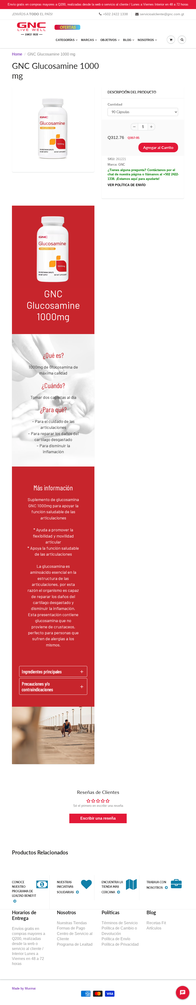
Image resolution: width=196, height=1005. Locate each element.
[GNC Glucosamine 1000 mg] (53, 128)
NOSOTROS (146, 40)
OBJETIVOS (108, 40)
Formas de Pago (71, 928)
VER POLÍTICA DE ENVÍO (127, 185)
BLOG (127, 40)
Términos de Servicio (120, 923)
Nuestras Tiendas (72, 923)
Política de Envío (116, 939)
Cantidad (115, 104)
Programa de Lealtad (75, 944)
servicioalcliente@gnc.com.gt (162, 14)
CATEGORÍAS (65, 40)
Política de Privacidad (120, 944)
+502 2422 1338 (115, 14)
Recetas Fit (156, 923)
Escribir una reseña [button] (98, 818)
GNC (121, 164)
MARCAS (87, 40)
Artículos (154, 928)
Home (17, 54)
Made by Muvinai (24, 988)
